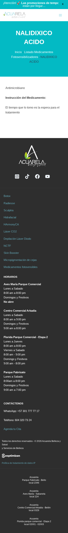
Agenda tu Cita (12, 429)
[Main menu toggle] (60, 15)
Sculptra (8, 210)
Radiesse (9, 203)
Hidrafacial (10, 217)
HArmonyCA (11, 224)
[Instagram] (17, 176)
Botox (7, 196)
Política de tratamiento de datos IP (18, 463)
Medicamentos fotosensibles (21, 267)
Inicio (18, 52)
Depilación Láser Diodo (17, 238)
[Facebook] (37, 176)
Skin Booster (11, 252)
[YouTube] (47, 176)
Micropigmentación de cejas (20, 260)
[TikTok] (27, 176)
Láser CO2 (10, 231)
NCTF (7, 245)
